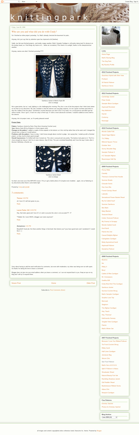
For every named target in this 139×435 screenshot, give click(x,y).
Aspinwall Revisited (108, 107)
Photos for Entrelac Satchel (111, 407)
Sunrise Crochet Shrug (109, 291)
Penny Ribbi (106, 170)
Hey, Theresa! (106, 315)
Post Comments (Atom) (57, 290)
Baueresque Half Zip (109, 159)
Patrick (104, 325)
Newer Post (16, 283)
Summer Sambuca (108, 204)
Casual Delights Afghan (110, 235)
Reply (18, 204)
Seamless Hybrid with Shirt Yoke (113, 75)
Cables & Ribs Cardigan (110, 273)
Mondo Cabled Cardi (109, 225)
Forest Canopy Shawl (109, 190)
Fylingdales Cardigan (109, 239)
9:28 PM (25, 198)
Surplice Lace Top (108, 297)
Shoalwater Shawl (108, 372)
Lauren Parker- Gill (23, 210)
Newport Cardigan (108, 392)
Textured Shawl (107, 214)
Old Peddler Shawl (108, 382)
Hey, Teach (105, 311)
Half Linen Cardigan (108, 351)
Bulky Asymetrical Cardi (110, 242)
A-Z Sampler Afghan (109, 155)
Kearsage (105, 121)
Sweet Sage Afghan (108, 135)
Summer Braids (107, 180)
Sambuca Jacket (107, 287)
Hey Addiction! (107, 110)
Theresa (19, 198)
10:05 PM (33, 210)
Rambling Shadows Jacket (111, 379)
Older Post (91, 283)
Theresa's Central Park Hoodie (112, 177)
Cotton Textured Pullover (110, 218)
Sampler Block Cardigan (110, 103)
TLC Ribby (105, 138)
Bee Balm (105, 208)
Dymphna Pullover (108, 249)
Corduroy (105, 117)
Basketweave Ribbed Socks (111, 386)
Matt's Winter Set (107, 328)
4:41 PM (28, 226)
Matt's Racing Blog (108, 58)
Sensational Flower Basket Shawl (113, 197)
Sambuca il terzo (107, 86)
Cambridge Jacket (108, 97)
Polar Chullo (106, 100)
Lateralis (105, 194)
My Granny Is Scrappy (109, 221)
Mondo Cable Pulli (108, 131)
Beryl (103, 270)
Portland (105, 79)
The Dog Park (106, 61)
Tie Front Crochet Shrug (110, 344)
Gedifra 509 (106, 280)
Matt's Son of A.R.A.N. (109, 365)
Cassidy (104, 173)
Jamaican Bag (107, 355)
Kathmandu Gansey (108, 318)
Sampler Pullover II (108, 152)
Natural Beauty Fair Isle (110, 375)
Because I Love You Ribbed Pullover (114, 341)
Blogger (99, 431)
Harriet (104, 114)
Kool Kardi (105, 228)
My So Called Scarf (108, 201)
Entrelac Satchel (107, 403)
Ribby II (104, 267)
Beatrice (104, 260)
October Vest (106, 145)
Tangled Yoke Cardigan (110, 322)
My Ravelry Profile (108, 65)
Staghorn (105, 304)
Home (53, 283)
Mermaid (105, 301)
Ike (103, 263)
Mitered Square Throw (109, 142)
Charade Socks (107, 183)
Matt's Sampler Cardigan (110, 294)
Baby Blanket (106, 211)
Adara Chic (105, 389)
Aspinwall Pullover (108, 245)
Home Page (106, 54)
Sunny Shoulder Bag (109, 149)
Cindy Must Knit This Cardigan (112, 284)
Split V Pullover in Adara (110, 368)
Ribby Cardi (106, 348)
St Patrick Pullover (108, 82)
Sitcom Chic (106, 358)
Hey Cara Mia (106, 187)
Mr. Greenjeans (107, 277)
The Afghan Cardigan (109, 308)
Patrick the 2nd (107, 232)
